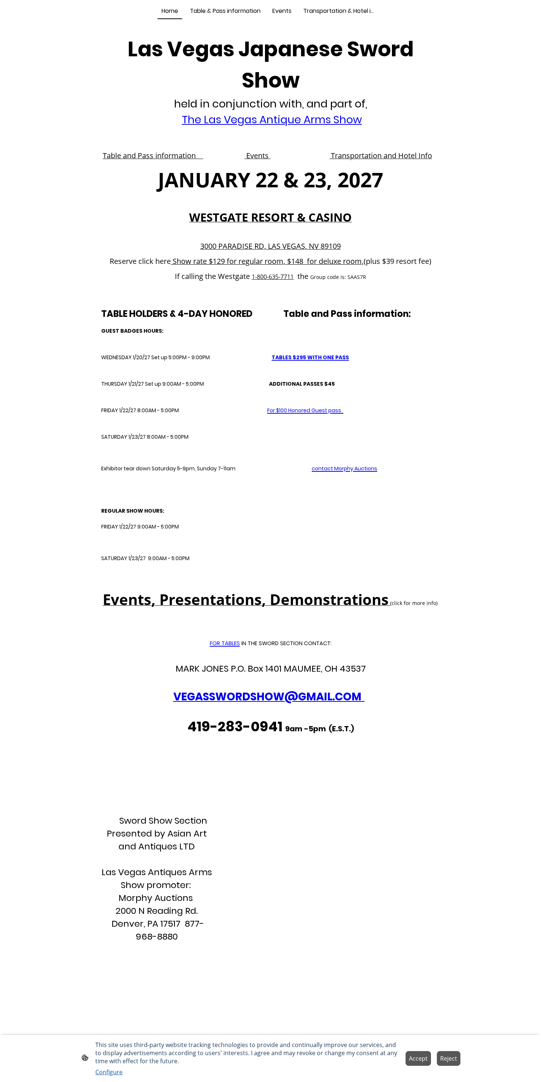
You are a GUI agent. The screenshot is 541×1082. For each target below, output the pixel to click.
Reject (448, 1058)
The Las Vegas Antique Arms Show (272, 119)
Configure (109, 1072)
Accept (418, 1058)
